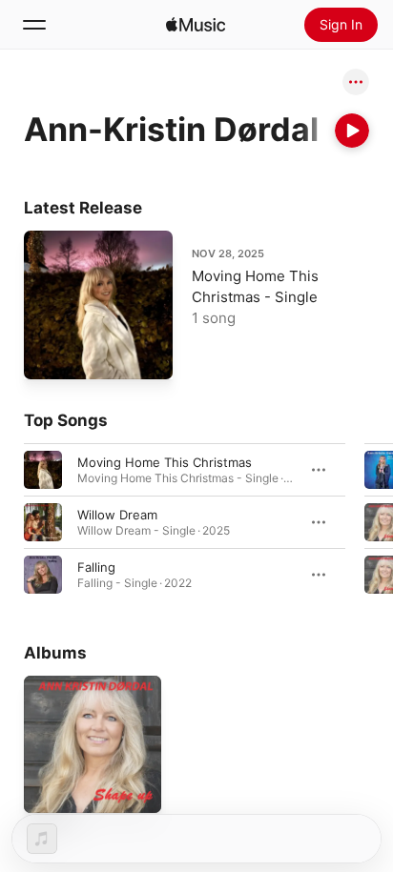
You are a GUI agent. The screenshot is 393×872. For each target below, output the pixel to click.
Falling (96, 567)
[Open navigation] (34, 25)
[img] (195, 24)
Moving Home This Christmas (164, 462)
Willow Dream (117, 514)
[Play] (352, 130)
